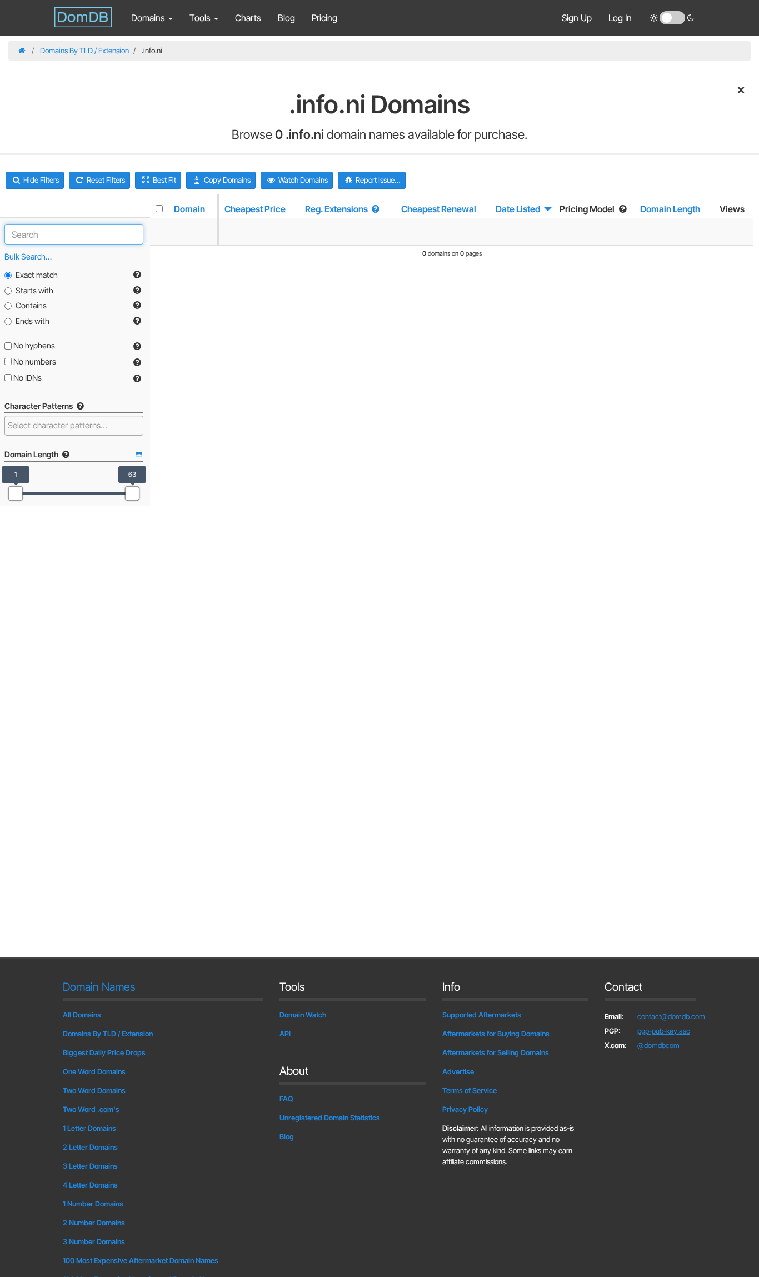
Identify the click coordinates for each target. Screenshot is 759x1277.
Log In (620, 17)
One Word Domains (94, 1071)
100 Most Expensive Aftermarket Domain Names (140, 1260)
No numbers (34, 361)
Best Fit (163, 180)
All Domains (82, 1014)
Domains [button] (149, 17)
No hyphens (33, 345)
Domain (189, 209)
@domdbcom (658, 1045)
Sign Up (577, 17)
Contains (31, 305)
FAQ (286, 1098)
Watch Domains (302, 180)
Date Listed (518, 209)
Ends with (32, 321)
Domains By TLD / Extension (84, 50)
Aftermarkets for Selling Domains (495, 1052)
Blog (286, 17)
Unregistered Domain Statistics (329, 1117)
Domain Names (99, 987)
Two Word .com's (91, 1109)
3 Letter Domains (90, 1165)
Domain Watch (303, 1014)
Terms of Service (469, 1090)
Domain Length (670, 209)
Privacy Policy (465, 1109)
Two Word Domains (94, 1090)
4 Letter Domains (90, 1184)
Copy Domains (226, 180)
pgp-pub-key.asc (663, 1030)
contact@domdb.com (671, 1016)
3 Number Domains (94, 1241)
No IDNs (27, 377)
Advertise (458, 1071)
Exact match (37, 275)
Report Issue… (377, 180)
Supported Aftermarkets (481, 1014)
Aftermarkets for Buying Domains (496, 1033)
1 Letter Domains (89, 1128)
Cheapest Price (255, 209)
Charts (248, 17)
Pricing (324, 17)
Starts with (34, 290)
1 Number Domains (93, 1203)
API (285, 1033)
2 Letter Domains (90, 1147)
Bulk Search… (28, 256)
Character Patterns (39, 406)
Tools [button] (201, 17)
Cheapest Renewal (438, 209)
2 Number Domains (94, 1222)
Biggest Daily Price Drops (104, 1052)
